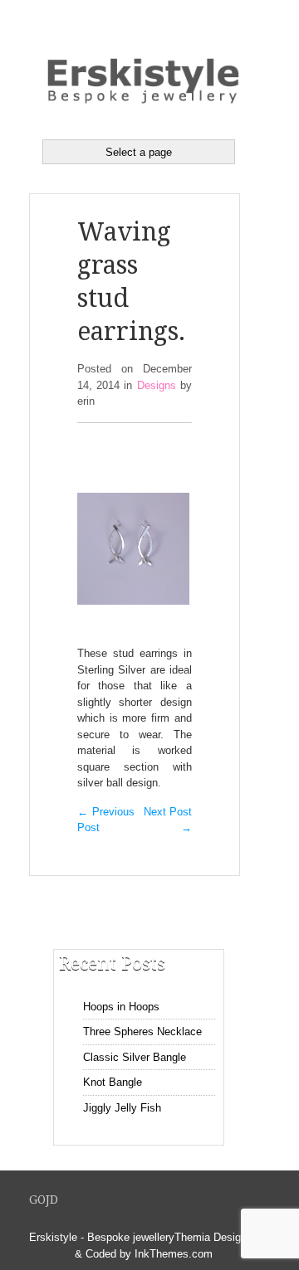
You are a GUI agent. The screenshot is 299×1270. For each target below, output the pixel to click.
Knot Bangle (112, 1082)
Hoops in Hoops (121, 1006)
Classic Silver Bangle (134, 1057)
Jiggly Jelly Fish (122, 1108)
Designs (156, 385)
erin (86, 401)
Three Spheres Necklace (142, 1031)
